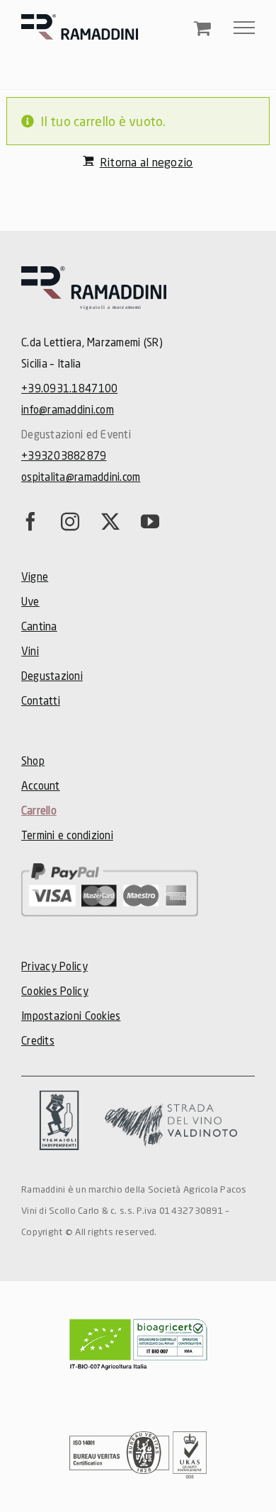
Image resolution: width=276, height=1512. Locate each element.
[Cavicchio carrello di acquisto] (202, 29)
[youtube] (150, 521)
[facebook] (30, 521)
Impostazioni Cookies (70, 1015)
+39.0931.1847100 (69, 388)
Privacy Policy (54, 966)
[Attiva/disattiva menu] (244, 27)
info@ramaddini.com (67, 409)
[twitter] (110, 521)
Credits (37, 1040)
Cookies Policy (54, 990)
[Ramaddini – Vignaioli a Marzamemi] (93, 272)
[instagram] (70, 521)
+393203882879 (64, 455)
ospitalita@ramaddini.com (80, 476)
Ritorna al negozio (146, 162)
